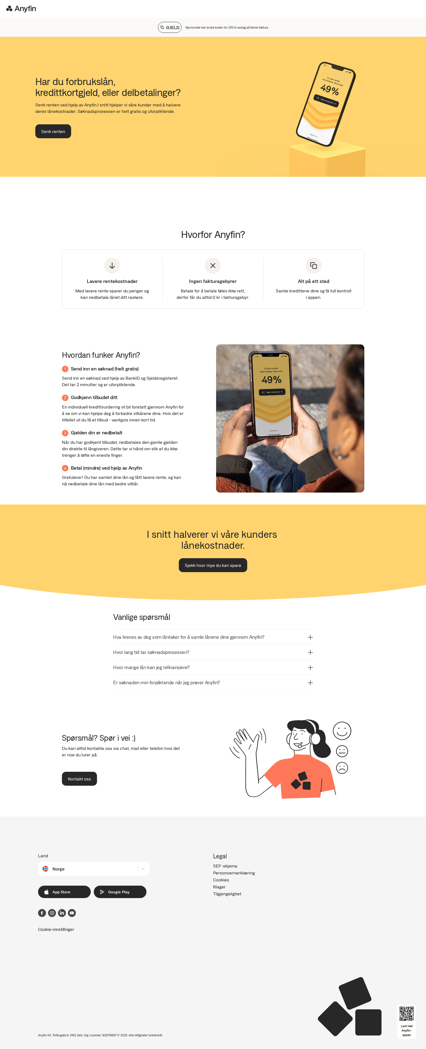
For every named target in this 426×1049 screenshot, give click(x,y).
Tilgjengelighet (227, 893)
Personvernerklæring (234, 872)
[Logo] (21, 9)
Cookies (221, 879)
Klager (219, 886)
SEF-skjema (225, 865)
